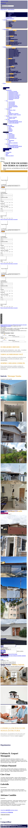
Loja (9, 69)
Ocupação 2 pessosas (12, 49)
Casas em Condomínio (13, 39)
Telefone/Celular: (4, 647)
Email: (2, 646)
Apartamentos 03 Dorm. (13, 51)
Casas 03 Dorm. (11, 62)
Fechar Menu (8, 27)
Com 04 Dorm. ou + (12, 35)
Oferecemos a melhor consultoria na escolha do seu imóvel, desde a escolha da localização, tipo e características (13, 359)
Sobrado (10, 24)
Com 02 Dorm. (11, 32)
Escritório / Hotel (11, 68)
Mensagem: (3, 652)
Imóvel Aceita (3, 215)
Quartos (2, 201)
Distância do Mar (4, 197)
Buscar (3, 187)
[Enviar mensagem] (6, 338)
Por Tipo (7, 36)
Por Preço (8, 40)
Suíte (2, 216)
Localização (3, 184)
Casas (9, 23)
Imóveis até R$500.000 (13, 42)
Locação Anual (9, 20)
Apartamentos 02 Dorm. (13, 50)
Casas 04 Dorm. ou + (12, 63)
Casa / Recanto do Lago (5, 825)
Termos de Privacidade (5, 333)
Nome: (2, 645)
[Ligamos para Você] (1, 323)
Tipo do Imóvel (4, 180)
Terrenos (7, 73)
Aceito (12, 333)
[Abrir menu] (1, 85)
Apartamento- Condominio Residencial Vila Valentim (11, 825)
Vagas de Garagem (4, 206)
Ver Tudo (14, 20)
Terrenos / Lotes (11, 76)
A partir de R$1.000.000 (13, 44)
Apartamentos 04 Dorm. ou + (14, 52)
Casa (7, 58)
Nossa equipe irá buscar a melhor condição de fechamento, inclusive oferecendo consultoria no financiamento (13, 367)
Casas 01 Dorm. (11, 59)
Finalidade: (3, 649)
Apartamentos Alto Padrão (13, 54)
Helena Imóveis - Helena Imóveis (7, 9)
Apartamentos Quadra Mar (13, 55)
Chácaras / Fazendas (12, 75)
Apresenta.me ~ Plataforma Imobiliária (18, 826)
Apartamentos (11, 22)
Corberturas (10, 57)
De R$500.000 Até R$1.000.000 (15, 43)
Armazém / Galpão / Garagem (14, 72)
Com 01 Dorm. (11, 31)
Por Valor (8, 77)
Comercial (10, 25)
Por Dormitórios (9, 30)
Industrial (10, 26)
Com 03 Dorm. (11, 33)
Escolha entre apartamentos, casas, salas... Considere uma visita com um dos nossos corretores (13, 350)
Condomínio (3, 192)
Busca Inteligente (4, 185)
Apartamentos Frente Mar (13, 56)
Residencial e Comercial (13, 71)
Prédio (9, 70)
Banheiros (3, 203)
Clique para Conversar (5, 814)
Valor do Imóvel (4, 193)
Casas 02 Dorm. (11, 61)
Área (2, 208)
